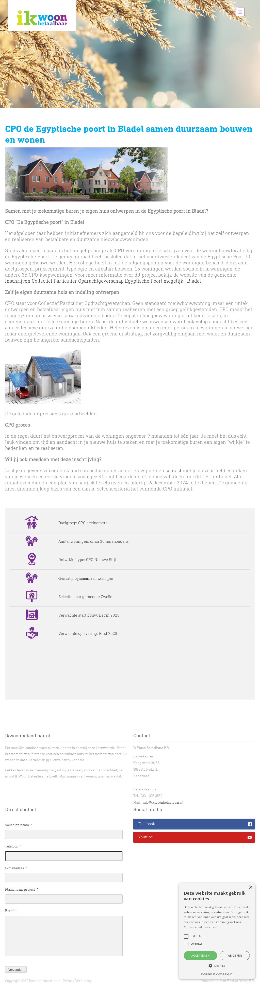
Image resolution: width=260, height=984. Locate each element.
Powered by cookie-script (217, 973)
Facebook (146, 823)
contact (173, 470)
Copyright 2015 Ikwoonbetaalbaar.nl (33, 981)
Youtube (145, 837)
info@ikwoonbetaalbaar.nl (163, 802)
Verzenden (15, 970)
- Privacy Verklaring (76, 981)
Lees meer (211, 927)
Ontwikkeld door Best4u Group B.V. (228, 981)
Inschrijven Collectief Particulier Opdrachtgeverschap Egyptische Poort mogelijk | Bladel (103, 281)
